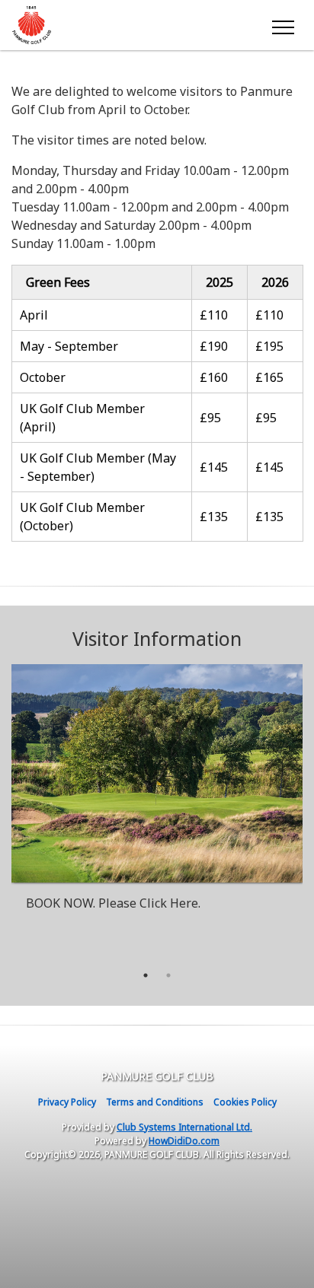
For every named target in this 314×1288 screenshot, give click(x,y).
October (44, 377)
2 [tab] (168, 975)
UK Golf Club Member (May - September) (98, 467)
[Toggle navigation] (282, 25)
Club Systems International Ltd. (184, 1127)
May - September (69, 346)
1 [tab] (145, 975)
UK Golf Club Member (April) (82, 417)
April (35, 315)
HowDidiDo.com (184, 1140)
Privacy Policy (67, 1102)
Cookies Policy (245, 1102)
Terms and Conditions (154, 1102)
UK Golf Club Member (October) (82, 516)
